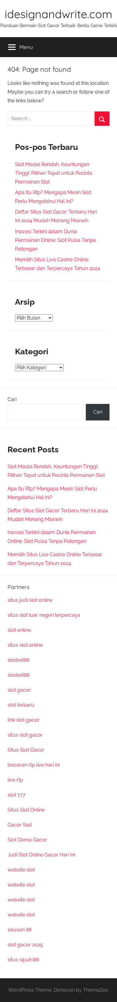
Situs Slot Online (26, 810)
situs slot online (25, 645)
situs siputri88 (23, 960)
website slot (21, 870)
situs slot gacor (25, 735)
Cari (12, 399)
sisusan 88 (19, 930)
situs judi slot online (29, 600)
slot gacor (19, 690)
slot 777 (16, 795)
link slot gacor (23, 720)
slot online (19, 630)
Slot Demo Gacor (27, 840)
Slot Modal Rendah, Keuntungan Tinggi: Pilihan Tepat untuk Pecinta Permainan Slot (53, 173)
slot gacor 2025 (25, 945)
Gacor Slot (19, 825)
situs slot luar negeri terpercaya (43, 615)
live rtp (15, 780)
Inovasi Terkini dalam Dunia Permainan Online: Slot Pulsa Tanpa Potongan (55, 240)
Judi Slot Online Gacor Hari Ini (41, 855)
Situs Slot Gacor (25, 750)
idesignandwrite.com (58, 14)
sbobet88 (18, 660)
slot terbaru (20, 705)
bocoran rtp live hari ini (33, 765)
